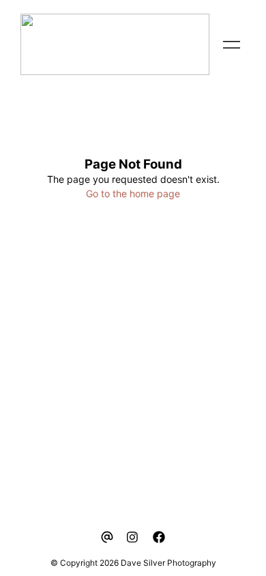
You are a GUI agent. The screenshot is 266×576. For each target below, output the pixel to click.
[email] (107, 537)
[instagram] (133, 537)
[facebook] (159, 537)
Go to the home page (133, 193)
